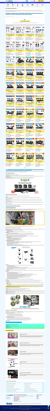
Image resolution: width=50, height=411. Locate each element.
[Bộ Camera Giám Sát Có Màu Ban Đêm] (20, 156)
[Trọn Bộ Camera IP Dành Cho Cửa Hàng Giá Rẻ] (39, 99)
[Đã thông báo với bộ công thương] (9, 404)
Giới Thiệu (16, 2)
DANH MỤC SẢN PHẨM (9, 2)
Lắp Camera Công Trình (16, 169)
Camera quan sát (20, 2)
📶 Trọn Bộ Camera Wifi (30, 14)
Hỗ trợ (29, 2)
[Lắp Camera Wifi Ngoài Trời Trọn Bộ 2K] (20, 112)
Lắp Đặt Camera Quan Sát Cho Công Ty (21, 169)
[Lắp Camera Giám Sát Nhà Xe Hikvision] (29, 99)
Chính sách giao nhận (8, 397)
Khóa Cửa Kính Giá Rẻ (27, 385)
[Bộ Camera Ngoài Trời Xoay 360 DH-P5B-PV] (20, 30)
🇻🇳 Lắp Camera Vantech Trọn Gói (28, 13)
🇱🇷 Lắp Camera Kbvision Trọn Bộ (15, 13)
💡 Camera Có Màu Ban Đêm (18, 14)
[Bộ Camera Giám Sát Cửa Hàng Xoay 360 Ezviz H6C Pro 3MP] (29, 45)
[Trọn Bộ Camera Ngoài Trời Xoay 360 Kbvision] (29, 72)
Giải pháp (25, 2)
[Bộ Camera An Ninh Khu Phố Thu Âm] (29, 60)
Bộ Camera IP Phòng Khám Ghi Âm (10, 169)
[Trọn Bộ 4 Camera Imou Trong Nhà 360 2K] (29, 30)
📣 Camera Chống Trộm (13, 14)
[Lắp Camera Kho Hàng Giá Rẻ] (10, 112)
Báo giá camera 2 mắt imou (28, 387)
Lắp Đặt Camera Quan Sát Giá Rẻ (10, 387)
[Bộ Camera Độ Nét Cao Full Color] (20, 72)
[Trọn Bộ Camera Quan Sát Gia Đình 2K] (39, 86)
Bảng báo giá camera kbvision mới (10, 385)
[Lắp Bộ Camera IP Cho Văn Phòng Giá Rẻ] (29, 112)
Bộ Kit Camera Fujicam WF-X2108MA (35, 169)
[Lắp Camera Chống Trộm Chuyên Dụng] (20, 60)
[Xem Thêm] (25, 19)
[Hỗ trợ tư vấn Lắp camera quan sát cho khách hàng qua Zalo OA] (48, 406)
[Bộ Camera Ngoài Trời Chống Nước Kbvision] (20, 126)
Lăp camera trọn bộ (7, 226)
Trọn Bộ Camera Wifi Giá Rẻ (23, 351)
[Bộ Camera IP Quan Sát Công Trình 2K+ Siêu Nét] (39, 156)
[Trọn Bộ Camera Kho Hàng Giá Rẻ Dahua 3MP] (10, 126)
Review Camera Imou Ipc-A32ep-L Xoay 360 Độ (27, 170)
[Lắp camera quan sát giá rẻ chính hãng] (13, 2)
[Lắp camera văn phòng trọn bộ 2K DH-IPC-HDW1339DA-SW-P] (10, 45)
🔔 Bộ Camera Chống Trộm (34, 13)
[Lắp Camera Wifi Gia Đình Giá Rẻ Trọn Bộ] (10, 30)
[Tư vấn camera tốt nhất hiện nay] (44, 5)
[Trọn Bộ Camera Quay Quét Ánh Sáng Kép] (39, 141)
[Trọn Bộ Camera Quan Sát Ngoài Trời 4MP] (39, 112)
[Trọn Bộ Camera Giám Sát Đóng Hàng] (29, 86)
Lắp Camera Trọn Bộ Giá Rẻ (11, 8)
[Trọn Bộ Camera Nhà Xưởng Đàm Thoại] (10, 156)
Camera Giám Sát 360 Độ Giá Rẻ (15, 170)
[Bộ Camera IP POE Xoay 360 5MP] (39, 72)
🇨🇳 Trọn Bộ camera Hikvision (8, 13)
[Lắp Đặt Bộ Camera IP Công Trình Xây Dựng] (10, 72)
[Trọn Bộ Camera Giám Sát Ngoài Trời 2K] (20, 141)
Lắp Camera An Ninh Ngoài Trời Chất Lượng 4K (28, 169)
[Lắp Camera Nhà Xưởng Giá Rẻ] (39, 60)
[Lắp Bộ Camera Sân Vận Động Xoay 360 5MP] (10, 141)
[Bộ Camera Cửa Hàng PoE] (29, 126)
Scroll (48, 408)
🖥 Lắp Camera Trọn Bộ (40, 13)
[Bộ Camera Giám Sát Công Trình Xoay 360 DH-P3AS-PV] (20, 45)
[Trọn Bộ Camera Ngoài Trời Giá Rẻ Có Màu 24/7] (20, 99)
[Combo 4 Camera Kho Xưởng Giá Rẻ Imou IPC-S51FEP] (39, 30)
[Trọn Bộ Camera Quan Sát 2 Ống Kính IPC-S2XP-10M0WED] (39, 45)
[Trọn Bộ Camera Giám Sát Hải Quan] (20, 86)
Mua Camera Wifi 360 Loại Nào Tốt (9, 170)
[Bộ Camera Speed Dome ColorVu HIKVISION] (29, 141)
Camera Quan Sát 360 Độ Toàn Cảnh (21, 170)
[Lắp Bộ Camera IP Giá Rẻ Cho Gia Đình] (29, 156)
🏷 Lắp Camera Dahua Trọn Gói (21, 13)
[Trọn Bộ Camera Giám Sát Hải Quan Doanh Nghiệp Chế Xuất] (10, 86)
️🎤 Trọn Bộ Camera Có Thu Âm (24, 14)
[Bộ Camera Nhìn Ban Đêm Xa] (39, 126)
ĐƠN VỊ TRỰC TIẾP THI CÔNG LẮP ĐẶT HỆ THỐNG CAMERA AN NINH (25, 406)
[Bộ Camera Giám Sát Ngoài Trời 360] (10, 60)
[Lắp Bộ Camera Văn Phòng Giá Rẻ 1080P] (10, 99)
